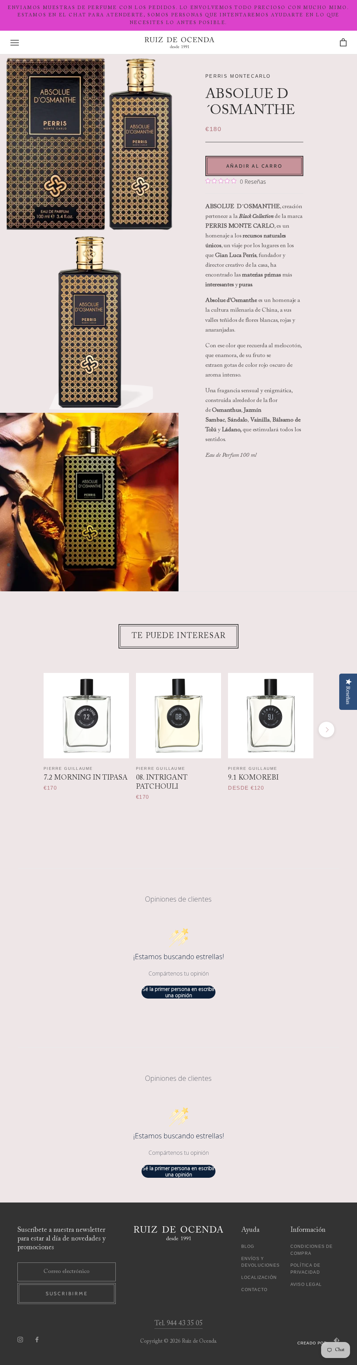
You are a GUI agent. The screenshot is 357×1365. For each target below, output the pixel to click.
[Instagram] (20, 1339)
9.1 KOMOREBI (253, 777)
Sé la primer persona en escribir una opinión (179, 992)
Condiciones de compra (311, 1250)
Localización (259, 1277)
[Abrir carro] (343, 43)
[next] (326, 729)
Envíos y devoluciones (260, 1262)
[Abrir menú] (14, 43)
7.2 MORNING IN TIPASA (86, 777)
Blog (248, 1246)
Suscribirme (67, 1293)
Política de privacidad (305, 1269)
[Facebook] (37, 1339)
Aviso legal (306, 1284)
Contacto (254, 1289)
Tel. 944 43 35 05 (178, 1323)
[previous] (30, 729)
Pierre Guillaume (68, 768)
